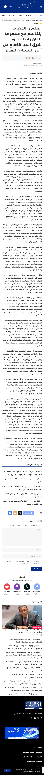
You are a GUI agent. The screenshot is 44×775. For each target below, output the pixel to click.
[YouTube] (35, 718)
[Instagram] (17, 589)
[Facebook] (37, 589)
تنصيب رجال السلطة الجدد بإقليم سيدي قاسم (22, 694)
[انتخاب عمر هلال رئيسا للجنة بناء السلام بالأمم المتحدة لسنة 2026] (22, 617)
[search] (14, 6)
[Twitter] (27, 589)
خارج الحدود (37, 627)
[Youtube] (7, 589)
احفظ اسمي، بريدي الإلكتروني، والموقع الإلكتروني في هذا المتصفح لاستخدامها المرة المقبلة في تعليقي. (23, 562)
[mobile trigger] (40, 6)
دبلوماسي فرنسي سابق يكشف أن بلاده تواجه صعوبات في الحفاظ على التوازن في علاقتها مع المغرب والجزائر (24, 655)
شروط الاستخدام (28, 771)
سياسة (36, 24)
